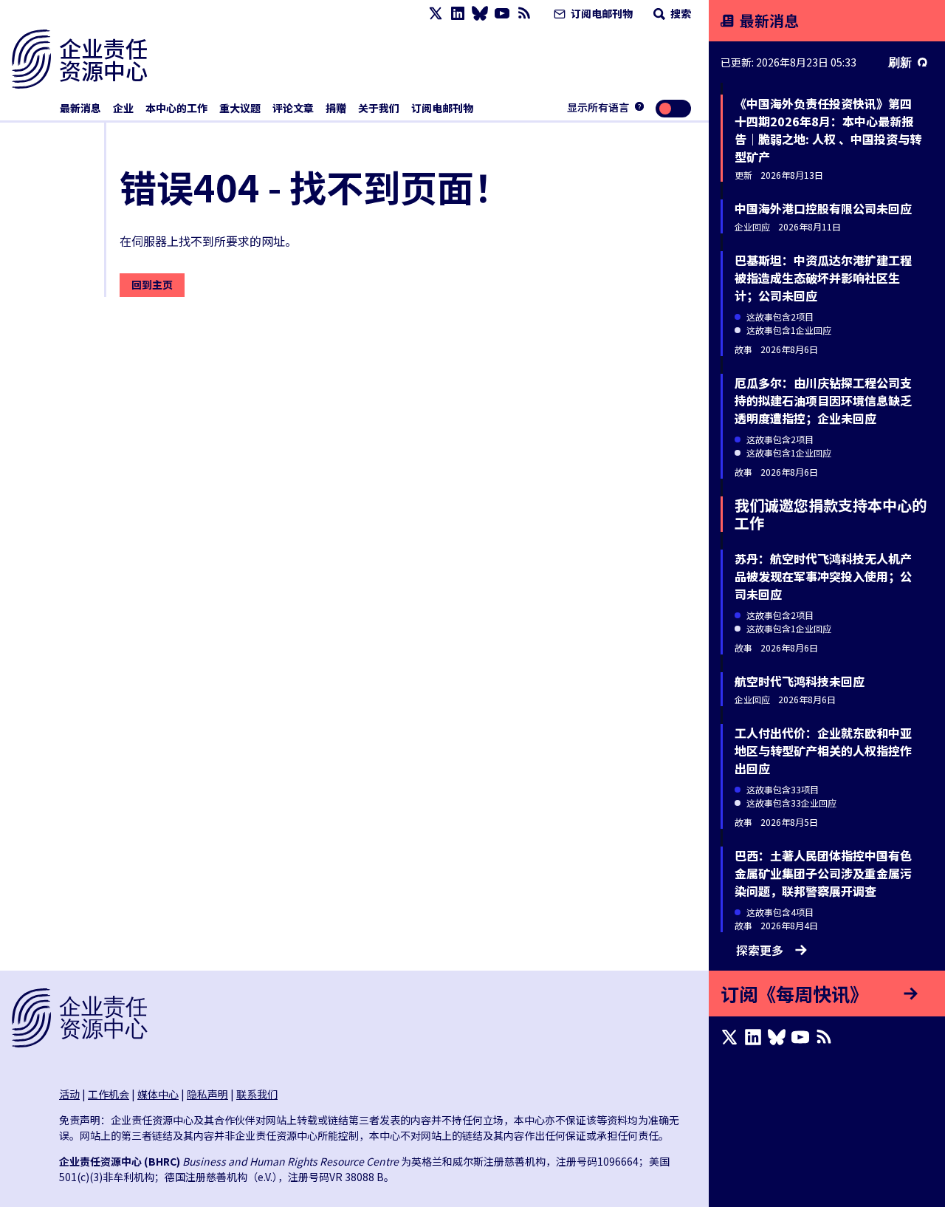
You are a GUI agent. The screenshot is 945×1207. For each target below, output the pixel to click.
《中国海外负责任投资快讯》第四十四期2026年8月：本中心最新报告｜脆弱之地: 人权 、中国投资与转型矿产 (828, 130)
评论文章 (293, 107)
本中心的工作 (176, 107)
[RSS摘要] (524, 13)
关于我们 (378, 107)
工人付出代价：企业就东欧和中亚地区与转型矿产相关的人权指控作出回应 (823, 750)
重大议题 (240, 107)
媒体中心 (158, 1094)
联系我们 (257, 1094)
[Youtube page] (502, 13)
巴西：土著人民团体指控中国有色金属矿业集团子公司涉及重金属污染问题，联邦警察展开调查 (823, 873)
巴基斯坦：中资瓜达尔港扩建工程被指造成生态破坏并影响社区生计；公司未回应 (823, 277)
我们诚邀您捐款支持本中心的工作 (831, 513)
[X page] (435, 13)
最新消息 (80, 107)
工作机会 (108, 1094)
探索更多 (759, 950)
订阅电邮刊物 (600, 13)
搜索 (679, 13)
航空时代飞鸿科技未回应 (800, 681)
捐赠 (336, 107)
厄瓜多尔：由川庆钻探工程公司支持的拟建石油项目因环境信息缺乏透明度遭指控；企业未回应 (823, 400)
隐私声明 (207, 1094)
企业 (123, 107)
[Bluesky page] (480, 13)
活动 (69, 1094)
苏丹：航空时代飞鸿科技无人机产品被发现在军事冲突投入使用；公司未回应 (823, 576)
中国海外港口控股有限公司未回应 (823, 208)
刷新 (900, 62)
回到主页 (152, 284)
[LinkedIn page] (458, 13)
